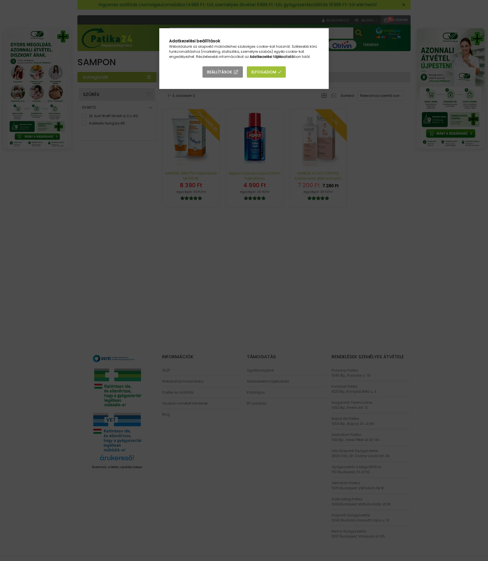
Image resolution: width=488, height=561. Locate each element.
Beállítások (219, 72)
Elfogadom (263, 72)
